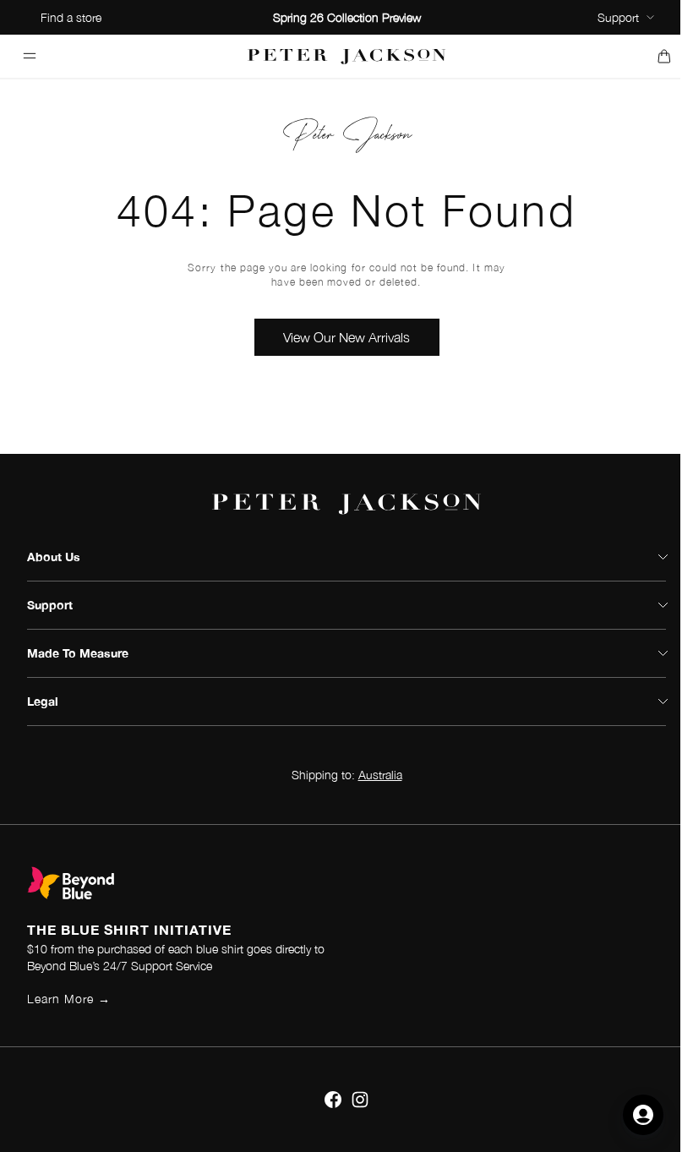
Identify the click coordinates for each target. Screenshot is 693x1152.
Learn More (69, 998)
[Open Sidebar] (29, 56)
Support (618, 17)
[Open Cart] (664, 56)
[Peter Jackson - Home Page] (347, 55)
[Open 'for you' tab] (643, 1115)
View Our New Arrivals (346, 337)
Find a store (71, 17)
